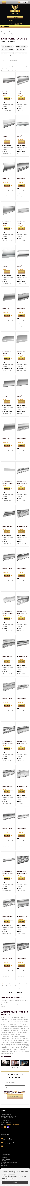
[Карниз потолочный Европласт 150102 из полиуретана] (22, 471)
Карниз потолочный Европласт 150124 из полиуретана (22, 873)
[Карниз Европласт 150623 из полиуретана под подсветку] (8, 384)
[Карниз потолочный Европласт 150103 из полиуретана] (8, 514)
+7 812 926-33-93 (15, 24)
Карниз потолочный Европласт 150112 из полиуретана (22, 656)
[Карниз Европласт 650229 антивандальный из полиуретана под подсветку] (8, 427)
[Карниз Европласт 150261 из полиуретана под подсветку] (22, 297)
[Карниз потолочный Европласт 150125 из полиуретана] (8, 904)
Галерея (3, 1156)
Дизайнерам (5, 1164)
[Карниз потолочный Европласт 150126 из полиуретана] (22, 904)
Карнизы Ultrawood (7, 53)
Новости (3, 1161)
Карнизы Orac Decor (21, 46)
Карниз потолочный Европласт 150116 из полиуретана (7, 743)
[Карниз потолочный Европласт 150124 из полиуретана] (22, 861)
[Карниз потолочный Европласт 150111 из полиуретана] (8, 644)
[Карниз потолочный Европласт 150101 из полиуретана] (8, 471)
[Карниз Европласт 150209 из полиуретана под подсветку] (22, 81)
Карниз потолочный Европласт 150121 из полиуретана (7, 830)
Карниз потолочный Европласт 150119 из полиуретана (7, 786)
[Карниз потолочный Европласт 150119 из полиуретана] (8, 774)
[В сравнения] (11, 98)
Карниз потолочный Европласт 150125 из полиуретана (7, 916)
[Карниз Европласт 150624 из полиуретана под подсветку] (22, 384)
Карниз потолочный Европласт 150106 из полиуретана (22, 570)
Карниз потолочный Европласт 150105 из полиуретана (7, 570)
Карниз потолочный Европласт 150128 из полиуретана (22, 960)
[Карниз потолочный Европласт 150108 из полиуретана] (8, 601)
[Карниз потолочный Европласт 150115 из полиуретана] (22, 687)
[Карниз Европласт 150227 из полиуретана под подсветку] (8, 254)
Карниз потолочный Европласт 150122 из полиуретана (22, 830)
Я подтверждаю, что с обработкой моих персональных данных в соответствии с (14, 1092)
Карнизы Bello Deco (21, 53)
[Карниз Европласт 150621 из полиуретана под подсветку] (8, 341)
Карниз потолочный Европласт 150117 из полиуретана (22, 743)
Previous (3, 1063)
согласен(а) (15, 1091)
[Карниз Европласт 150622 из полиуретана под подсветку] (22, 341)
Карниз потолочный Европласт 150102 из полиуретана (22, 483)
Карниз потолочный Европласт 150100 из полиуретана (22, 440)
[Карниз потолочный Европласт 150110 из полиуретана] (22, 601)
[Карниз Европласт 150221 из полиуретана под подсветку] (22, 167)
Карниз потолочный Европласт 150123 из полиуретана (7, 873)
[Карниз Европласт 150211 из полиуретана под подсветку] (8, 124)
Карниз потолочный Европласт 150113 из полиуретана (7, 700)
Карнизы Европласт (7, 46)
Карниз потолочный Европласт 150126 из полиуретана (22, 916)
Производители (5, 1154)
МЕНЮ (4, 2)
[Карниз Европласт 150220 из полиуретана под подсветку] (8, 167)
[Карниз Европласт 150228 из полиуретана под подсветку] (22, 254)
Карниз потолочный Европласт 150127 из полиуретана (7, 960)
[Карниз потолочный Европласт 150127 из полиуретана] (8, 947)
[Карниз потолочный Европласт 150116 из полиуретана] (8, 731)
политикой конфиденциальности (13, 1174)
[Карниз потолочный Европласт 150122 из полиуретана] (22, 817)
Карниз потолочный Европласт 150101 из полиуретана (7, 483)
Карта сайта (4, 1165)
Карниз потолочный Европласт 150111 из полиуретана (7, 656)
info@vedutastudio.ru (12, 1125)
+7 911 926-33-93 (6, 1122)
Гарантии (4, 1157)
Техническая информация (9, 1162)
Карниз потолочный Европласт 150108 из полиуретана (7, 613)
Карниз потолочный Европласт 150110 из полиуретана (22, 613)
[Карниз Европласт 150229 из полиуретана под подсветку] (8, 297)
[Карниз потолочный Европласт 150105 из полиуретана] (8, 557)
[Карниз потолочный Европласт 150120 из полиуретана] (22, 774)
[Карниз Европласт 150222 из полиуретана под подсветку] (8, 211)
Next (26, 1063)
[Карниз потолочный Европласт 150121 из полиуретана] (8, 817)
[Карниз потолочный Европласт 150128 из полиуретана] (22, 947)
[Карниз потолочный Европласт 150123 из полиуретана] (8, 861)
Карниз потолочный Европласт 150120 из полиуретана (22, 786)
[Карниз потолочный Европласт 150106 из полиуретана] (22, 557)
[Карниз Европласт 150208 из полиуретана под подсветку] (8, 81)
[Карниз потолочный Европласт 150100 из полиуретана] (22, 427)
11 (10, 68)
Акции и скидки (5, 1159)
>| (19, 68)
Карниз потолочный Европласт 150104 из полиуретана (22, 526)
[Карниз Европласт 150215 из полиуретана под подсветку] (22, 124)
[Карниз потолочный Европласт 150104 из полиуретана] (22, 514)
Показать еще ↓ (15, 56)
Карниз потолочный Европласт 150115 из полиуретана (22, 700)
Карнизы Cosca (21, 49)
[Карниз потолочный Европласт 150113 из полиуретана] (8, 687)
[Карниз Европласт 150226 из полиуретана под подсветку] (22, 211)
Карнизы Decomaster (7, 49)
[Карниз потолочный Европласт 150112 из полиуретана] (22, 644)
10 (6, 68)
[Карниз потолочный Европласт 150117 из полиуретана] (22, 731)
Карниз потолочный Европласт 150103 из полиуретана (7, 526)
